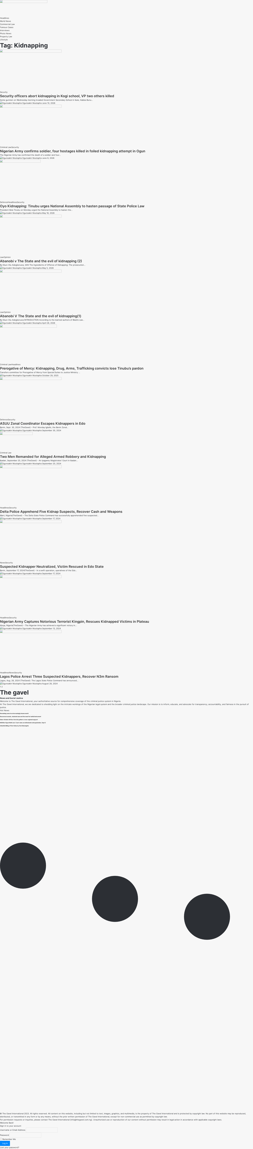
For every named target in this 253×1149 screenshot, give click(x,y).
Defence (4, 202)
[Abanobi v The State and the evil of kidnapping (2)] (30, 217)
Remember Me (9, 1139)
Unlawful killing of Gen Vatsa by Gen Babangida (14, 726)
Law (2, 257)
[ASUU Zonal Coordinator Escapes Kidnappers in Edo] (30, 379)
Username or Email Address (12, 1130)
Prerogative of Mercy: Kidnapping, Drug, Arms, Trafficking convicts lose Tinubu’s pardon (71, 368)
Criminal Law (5, 147)
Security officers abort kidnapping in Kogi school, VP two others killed (57, 96)
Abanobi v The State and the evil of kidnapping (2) (41, 261)
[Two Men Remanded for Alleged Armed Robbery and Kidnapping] (16, 434)
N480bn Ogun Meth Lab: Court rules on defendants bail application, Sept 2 (23, 722)
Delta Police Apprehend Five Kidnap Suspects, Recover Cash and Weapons (61, 512)
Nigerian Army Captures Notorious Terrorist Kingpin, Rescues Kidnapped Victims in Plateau (74, 622)
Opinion (7, 257)
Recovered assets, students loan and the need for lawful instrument (20, 716)
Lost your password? (9, 1147)
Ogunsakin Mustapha (32, 103)
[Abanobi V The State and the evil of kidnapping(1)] (30, 272)
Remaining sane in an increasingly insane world (14, 713)
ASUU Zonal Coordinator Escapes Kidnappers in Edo (42, 423)
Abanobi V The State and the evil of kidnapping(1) (40, 316)
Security (3, 92)
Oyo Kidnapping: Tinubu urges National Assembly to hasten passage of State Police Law (72, 206)
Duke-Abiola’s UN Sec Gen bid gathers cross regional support (19, 719)
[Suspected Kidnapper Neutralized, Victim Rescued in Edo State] (30, 522)
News (2, 562)
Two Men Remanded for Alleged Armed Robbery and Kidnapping (53, 457)
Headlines (12, 202)
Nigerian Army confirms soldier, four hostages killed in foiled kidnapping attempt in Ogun (72, 151)
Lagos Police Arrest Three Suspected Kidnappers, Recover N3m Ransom (59, 676)
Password (4, 1135)
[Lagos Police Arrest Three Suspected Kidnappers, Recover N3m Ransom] (30, 632)
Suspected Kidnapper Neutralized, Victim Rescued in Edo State (52, 567)
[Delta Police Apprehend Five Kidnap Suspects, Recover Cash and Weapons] (30, 467)
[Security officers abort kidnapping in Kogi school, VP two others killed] (30, 52)
